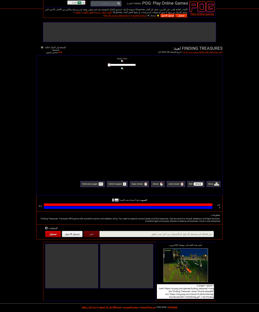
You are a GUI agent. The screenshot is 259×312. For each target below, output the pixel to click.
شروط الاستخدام (147, 307)
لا (113, 200)
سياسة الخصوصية (138, 15)
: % (122, 59)
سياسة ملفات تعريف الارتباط (116, 15)
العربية (74, 3)
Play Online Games (202, 14)
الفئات (77, 12)
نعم (116, 200)
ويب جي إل (188, 52)
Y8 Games (172, 307)
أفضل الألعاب (88, 12)
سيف (195, 52)
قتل (211, 52)
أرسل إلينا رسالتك (90, 307)
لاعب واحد (218, 52)
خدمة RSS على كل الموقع (110, 307)
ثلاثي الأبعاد (203, 52)
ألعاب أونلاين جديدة (103, 12)
